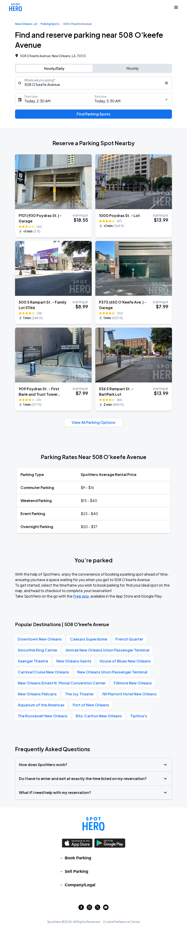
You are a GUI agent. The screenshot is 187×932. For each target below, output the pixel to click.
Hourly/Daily (54, 68)
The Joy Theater (79, 694)
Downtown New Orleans (40, 639)
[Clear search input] (166, 83)
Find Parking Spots (93, 114)
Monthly (133, 68)
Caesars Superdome (88, 639)
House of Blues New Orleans (125, 661)
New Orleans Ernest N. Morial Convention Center (62, 683)
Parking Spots (50, 24)
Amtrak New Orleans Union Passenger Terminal (107, 650)
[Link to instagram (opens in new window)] (89, 908)
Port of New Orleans (91, 704)
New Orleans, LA (26, 24)
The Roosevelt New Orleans (43, 715)
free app (81, 596)
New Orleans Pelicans (37, 694)
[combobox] (93, 83)
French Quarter (129, 639)
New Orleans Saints (73, 661)
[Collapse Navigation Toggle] (176, 7)
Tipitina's (138, 715)
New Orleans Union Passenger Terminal (112, 672)
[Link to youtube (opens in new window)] (106, 908)
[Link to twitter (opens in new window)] (97, 908)
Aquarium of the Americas (41, 704)
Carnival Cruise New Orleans (43, 672)
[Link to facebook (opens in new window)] (81, 908)
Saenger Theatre (33, 661)
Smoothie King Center (37, 650)
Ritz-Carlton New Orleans (99, 715)
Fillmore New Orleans (133, 683)
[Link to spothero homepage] (93, 824)
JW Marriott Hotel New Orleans (129, 694)
